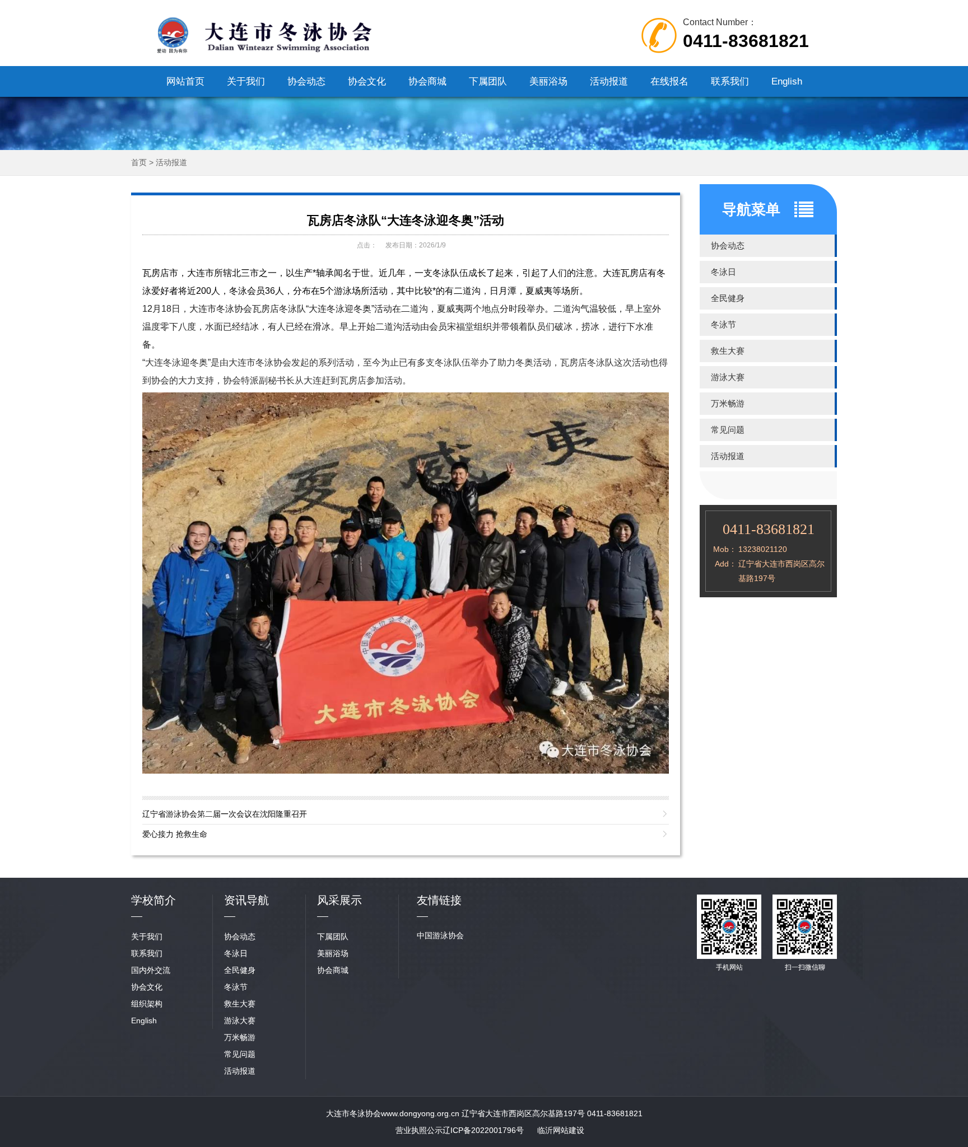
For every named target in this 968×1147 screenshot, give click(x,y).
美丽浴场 (548, 81)
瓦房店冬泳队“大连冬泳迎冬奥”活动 (405, 220)
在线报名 (669, 81)
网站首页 (185, 81)
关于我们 (246, 81)
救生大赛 (727, 350)
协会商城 (427, 81)
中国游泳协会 (440, 935)
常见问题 (727, 429)
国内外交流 (150, 970)
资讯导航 (246, 900)
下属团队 (488, 81)
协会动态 (306, 81)
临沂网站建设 (560, 1130)
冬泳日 (723, 272)
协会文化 (367, 81)
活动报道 (609, 81)
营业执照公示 (419, 1130)
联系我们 (730, 81)
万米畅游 (727, 403)
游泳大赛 (727, 377)
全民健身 (727, 298)
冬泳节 (723, 324)
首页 (139, 162)
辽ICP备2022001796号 (483, 1130)
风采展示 (339, 900)
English (786, 81)
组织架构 (146, 1003)
